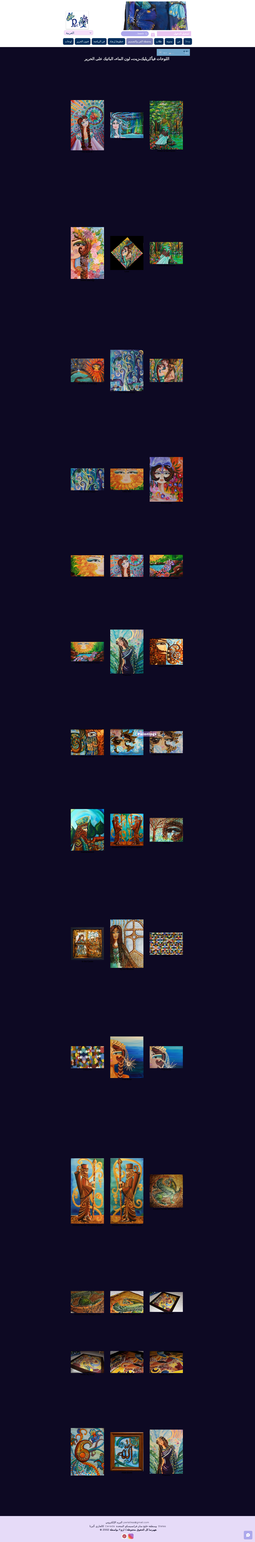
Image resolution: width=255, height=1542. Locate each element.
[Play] (160, 52)
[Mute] (184, 51)
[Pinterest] (124, 1536)
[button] (153, 34)
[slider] (187, 51)
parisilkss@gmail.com (136, 1522)
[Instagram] (130, 1536)
